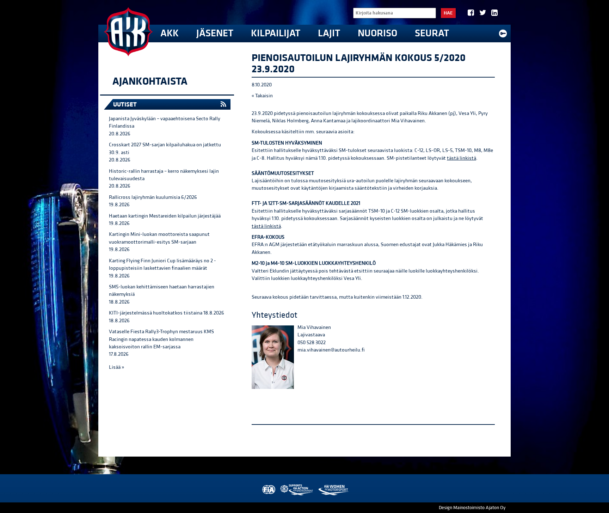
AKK (169, 33)
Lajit (329, 33)
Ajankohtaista (149, 81)
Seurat (432, 33)
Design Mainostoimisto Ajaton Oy (472, 508)
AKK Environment (297, 489)
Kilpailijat (275, 33)
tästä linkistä (461, 158)
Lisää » (116, 367)
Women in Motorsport (333, 489)
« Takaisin (262, 95)
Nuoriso (377, 33)
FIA (268, 489)
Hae (448, 13)
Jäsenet (214, 33)
